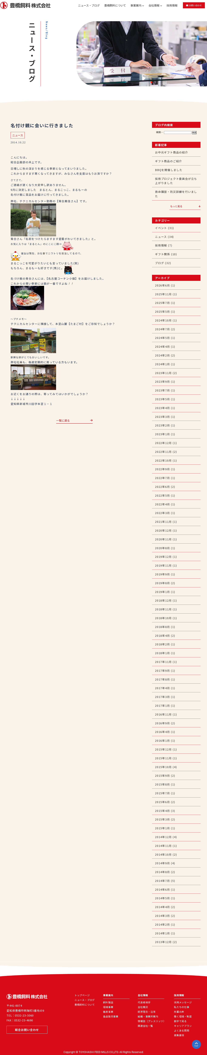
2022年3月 (162, 513)
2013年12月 (163, 942)
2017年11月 (163, 662)
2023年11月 (163, 373)
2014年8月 (162, 872)
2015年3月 (162, 819)
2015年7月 (162, 793)
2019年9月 (162, 574)
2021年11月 (163, 522)
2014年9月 (162, 863)
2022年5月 (162, 495)
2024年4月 (162, 346)
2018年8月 (162, 627)
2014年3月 (162, 916)
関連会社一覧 (145, 1026)
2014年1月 (162, 933)
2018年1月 (162, 653)
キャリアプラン (183, 1026)
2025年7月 (162, 303)
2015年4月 (162, 811)
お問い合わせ (195, 5)
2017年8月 (162, 679)
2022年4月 (162, 504)
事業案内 (135, 5)
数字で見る (180, 1021)
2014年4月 (162, 907)
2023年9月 (162, 381)
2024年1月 (162, 364)
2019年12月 (163, 557)
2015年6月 (162, 802)
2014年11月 (163, 846)
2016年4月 (162, 732)
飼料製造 (108, 1002)
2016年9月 (162, 723)
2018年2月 (162, 644)
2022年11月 (163, 452)
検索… (159, 132)
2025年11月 (163, 294)
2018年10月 (163, 618)
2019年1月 (162, 592)
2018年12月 (163, 600)
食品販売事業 (110, 1016)
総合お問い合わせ (27, 1030)
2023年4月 (162, 408)
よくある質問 (181, 1030)
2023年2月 (162, 425)
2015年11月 (163, 758)
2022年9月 (162, 469)
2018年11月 (163, 609)
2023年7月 (162, 390)
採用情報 (172, 5)
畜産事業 (108, 1011)
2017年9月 (162, 670)
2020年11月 (163, 539)
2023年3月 (162, 417)
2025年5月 (162, 311)
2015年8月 (162, 784)
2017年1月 (162, 705)
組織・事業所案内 (148, 1016)
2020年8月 (162, 548)
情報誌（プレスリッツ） (152, 1021)
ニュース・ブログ (89, 5)
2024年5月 (162, 338)
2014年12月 (163, 837)
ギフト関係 (162, 254)
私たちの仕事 (181, 1007)
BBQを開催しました (168, 170)
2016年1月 (162, 740)
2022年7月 (162, 478)
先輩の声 (179, 1011)
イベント (161, 228)
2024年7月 (162, 329)
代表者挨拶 (144, 1002)
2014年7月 (162, 881)
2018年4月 (162, 635)
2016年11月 (163, 714)
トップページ (82, 995)
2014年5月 (162, 898)
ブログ (159, 263)
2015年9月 (162, 775)
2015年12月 (163, 749)
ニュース (17, 135)
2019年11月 (163, 565)
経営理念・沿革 (147, 1011)
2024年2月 (162, 355)
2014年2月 (162, 924)
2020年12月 (163, 530)
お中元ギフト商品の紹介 (171, 152)
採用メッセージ (183, 1002)
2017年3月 (162, 697)
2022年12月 (163, 443)
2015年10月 (163, 767)
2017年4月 (162, 688)
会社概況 (143, 1007)
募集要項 (179, 1035)
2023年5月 (162, 399)
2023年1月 (162, 434)
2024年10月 (163, 320)
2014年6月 (162, 889)
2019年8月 (162, 583)
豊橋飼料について (115, 5)
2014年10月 (163, 854)
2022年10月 (163, 460)
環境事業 (108, 1007)
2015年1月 (162, 828)
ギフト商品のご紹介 (168, 161)
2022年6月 (162, 487)
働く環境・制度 (183, 1016)
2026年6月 (162, 285)
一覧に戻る (63, 420)
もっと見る (176, 206)
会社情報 (154, 5)
